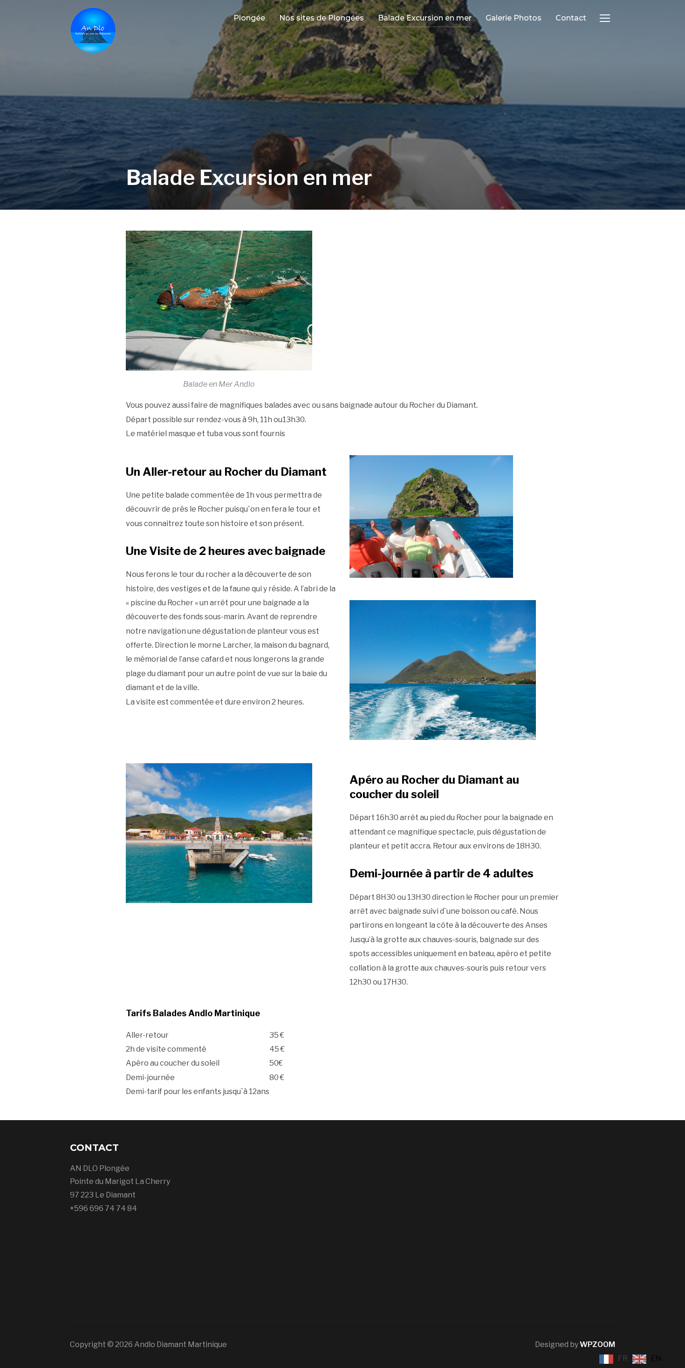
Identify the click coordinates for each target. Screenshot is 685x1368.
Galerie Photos (513, 18)
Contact (570, 18)
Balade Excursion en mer (425, 18)
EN (656, 1358)
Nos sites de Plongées (321, 18)
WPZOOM (597, 1344)
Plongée (249, 18)
